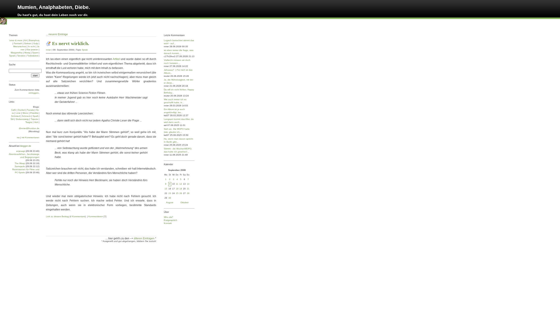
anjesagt (20, 151)
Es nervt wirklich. (70, 43)
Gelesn (27, 43)
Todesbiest (32, 55)
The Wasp (20, 163)
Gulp (35, 43)
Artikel (116, 59)
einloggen (34, 93)
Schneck (26, 116)
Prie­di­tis (34, 113)
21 (188, 188)
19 (180, 188)
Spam (35, 52)
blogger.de (25, 146)
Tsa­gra (28, 122)
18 (177, 188)
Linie (18, 113)
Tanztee (21, 55)
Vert (36, 122)
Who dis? (168, 217)
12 (180, 184)
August (169, 202)
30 (169, 198)
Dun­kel (21, 110)
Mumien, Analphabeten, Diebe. (54, 7)
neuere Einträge (58, 34)
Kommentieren (95, 216)
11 (177, 184)
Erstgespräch (170, 220)
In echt (31, 46)
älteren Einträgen (144, 238)
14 (188, 184)
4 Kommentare (77, 216)
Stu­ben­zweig (22, 119)
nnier (48, 50)
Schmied (15, 116)
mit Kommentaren (30, 137)
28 (188, 193)
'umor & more (15, 40)
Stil (12, 119)
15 (165, 188)
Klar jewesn (32, 49)
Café (13, 110)
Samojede (20, 166)
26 (180, 193)
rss (18, 137)
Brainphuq (34, 40)
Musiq (27, 52)
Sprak (85, 50)
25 (177, 193)
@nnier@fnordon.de (29, 128)
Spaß (35, 116)
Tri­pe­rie (34, 119)
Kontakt (168, 223)
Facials (30, 110)
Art (25, 40)
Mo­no (25, 113)
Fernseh (18, 43)
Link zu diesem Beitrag (57, 216)
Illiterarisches (19, 46)
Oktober (184, 202)
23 (169, 193)
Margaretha (16, 52)
